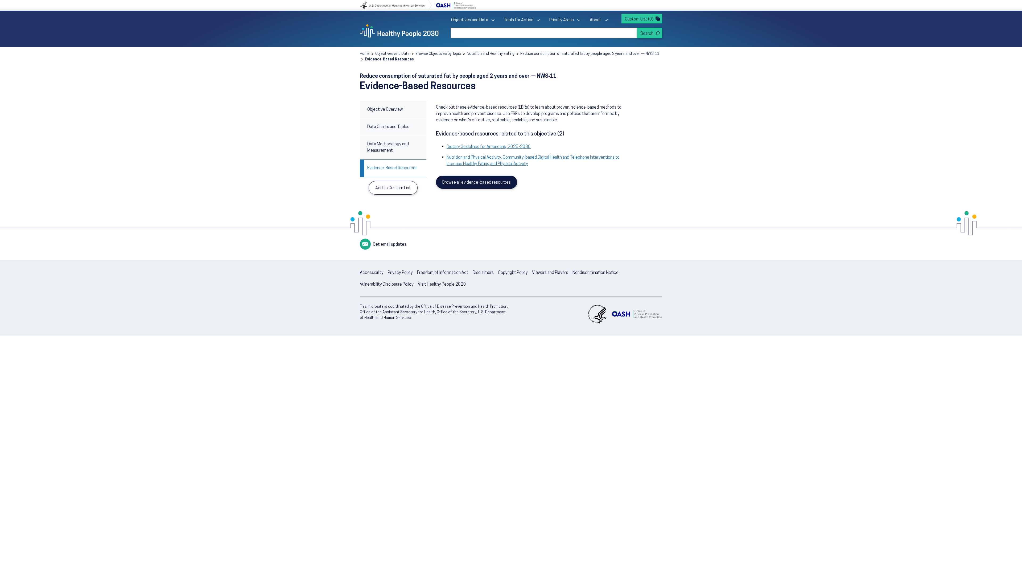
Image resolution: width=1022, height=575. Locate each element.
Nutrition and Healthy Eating (490, 54)
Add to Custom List (393, 188)
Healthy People (399, 30)
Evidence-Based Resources (392, 168)
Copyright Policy (513, 273)
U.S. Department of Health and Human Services (396, 5)
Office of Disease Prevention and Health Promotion (455, 5)
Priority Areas (561, 20)
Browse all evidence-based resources (476, 182)
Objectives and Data (469, 20)
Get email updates (389, 245)
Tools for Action (518, 20)
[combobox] (544, 33)
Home (364, 54)
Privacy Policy (400, 273)
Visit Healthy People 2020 (442, 284)
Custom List (639, 19)
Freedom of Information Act (442, 273)
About (595, 20)
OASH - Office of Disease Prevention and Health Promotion (636, 314)
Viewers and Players (550, 273)
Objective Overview (385, 110)
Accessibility (372, 273)
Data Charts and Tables (388, 127)
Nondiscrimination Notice (595, 273)
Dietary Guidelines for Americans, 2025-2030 (489, 147)
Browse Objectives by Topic (438, 54)
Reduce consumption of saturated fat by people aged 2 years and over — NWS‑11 (589, 54)
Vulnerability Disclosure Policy (387, 284)
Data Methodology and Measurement (388, 147)
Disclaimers (483, 273)
